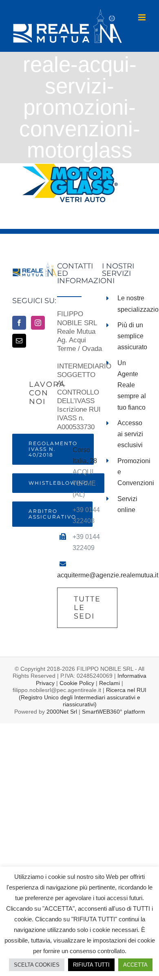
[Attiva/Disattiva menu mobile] (142, 17)
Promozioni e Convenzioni (132, 471)
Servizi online (127, 504)
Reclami (109, 683)
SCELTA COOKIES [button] (37, 965)
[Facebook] (19, 323)
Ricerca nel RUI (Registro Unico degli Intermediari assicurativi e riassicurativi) (82, 697)
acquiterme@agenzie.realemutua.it (107, 575)
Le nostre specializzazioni (132, 304)
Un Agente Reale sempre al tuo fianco (131, 385)
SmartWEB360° (113, 711)
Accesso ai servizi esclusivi (130, 433)
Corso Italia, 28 (85, 455)
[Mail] (19, 341)
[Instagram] (38, 323)
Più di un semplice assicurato (132, 336)
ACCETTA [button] (135, 965)
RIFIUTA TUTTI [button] (91, 965)
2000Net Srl (61, 711)
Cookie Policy (77, 683)
